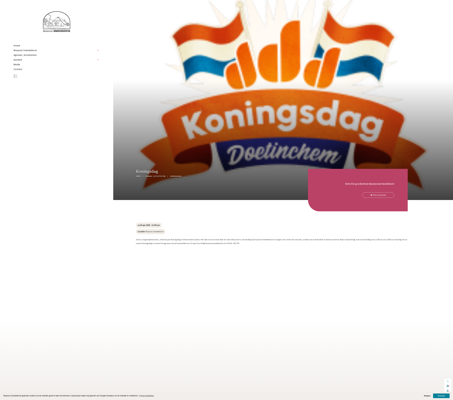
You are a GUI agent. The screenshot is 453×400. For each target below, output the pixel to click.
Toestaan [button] (441, 396)
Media (17, 64)
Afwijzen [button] (427, 396)
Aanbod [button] (18, 59)
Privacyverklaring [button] (146, 396)
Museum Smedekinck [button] (25, 50)
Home (17, 45)
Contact (18, 69)
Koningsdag (175, 176)
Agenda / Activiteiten (25, 55)
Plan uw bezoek (378, 195)
